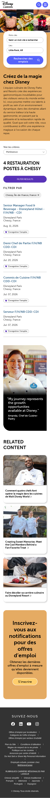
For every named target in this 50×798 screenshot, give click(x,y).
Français (9, 780)
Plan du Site (10, 744)
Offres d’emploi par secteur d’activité (25, 738)
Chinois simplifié (12, 777)
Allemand (22, 780)
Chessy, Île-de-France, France (21, 195)
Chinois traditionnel (32, 777)
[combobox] (25, 50)
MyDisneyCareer (25, 765)
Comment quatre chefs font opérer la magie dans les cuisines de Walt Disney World (23, 493)
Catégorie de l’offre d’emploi (23, 735)
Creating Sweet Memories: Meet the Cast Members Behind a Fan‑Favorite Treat (23, 544)
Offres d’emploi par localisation (23, 732)
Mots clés (13, 35)
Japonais (36, 780)
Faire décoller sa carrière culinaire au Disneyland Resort (24, 594)
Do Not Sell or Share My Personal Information (25, 756)
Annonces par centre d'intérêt (23, 753)
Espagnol (32, 783)
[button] (16, 232)
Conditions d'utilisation (31, 744)
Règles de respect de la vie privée (23, 747)
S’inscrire (25, 682)
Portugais (18, 783)
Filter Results (25, 179)
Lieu (10, 45)
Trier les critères (11, 147)
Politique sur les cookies (23, 750)
